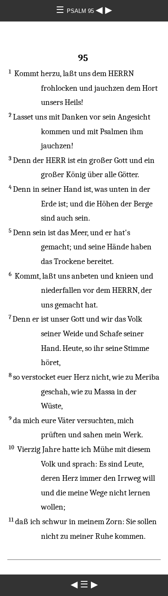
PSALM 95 (81, 11)
